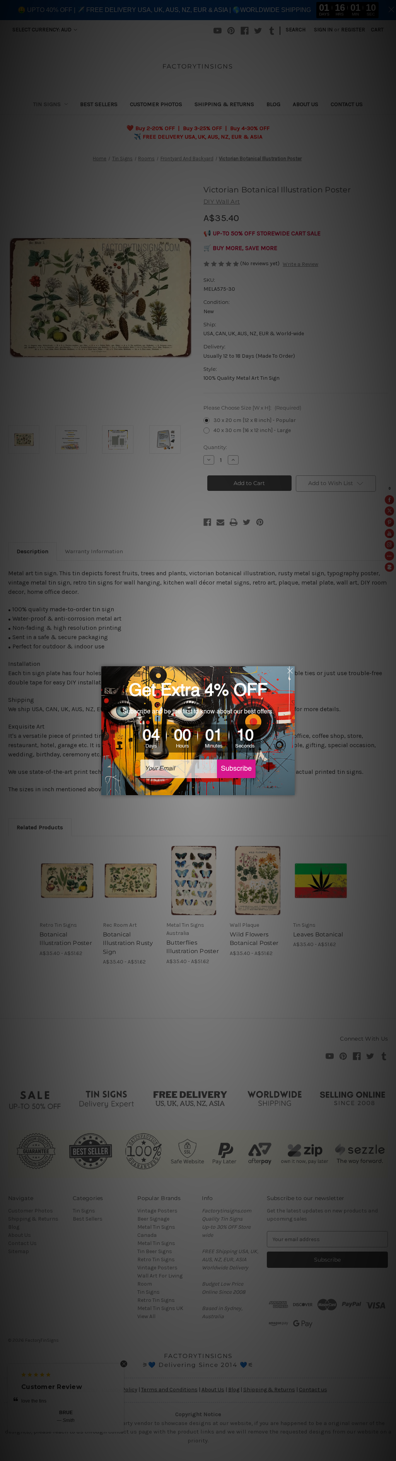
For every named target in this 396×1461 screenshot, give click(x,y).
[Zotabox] (290, 788)
